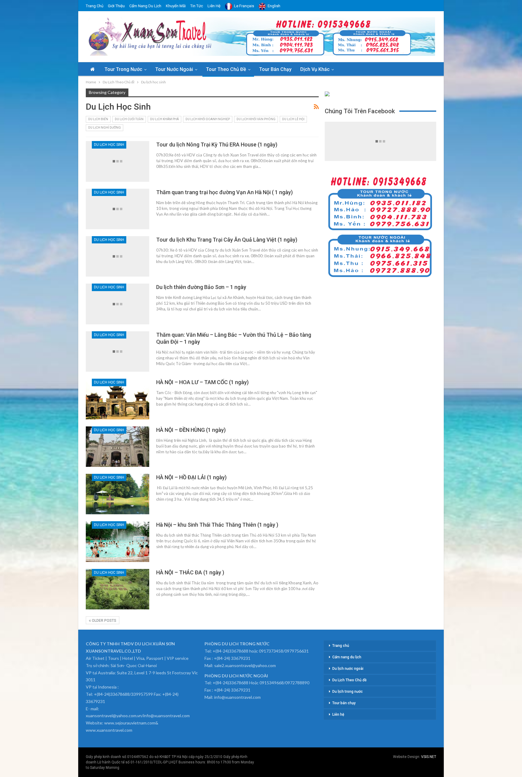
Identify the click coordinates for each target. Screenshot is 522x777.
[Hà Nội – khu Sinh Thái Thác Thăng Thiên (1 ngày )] (117, 541)
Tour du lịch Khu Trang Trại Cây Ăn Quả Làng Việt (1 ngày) (226, 239)
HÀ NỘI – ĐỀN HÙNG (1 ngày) (191, 430)
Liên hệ (214, 6)
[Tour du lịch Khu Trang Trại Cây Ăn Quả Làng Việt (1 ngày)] (117, 256)
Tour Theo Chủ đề (226, 69)
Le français (244, 6)
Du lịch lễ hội (293, 119)
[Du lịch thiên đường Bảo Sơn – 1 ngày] (117, 304)
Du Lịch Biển (98, 119)
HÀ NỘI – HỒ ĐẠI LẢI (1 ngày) (191, 477)
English (274, 6)
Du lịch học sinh (109, 145)
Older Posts (103, 620)
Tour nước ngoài (174, 69)
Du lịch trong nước (347, 691)
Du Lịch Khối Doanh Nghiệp (207, 119)
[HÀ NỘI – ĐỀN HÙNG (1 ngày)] (117, 446)
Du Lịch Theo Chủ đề (349, 680)
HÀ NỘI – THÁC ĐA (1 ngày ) (190, 572)
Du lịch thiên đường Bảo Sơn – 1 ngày (201, 287)
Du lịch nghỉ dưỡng (104, 127)
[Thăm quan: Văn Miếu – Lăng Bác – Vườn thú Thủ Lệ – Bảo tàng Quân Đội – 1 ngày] (117, 351)
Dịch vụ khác (315, 69)
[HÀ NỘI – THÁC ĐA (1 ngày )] (117, 589)
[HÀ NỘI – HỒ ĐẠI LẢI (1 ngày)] (117, 494)
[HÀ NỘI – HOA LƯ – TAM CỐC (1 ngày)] (117, 399)
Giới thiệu (116, 6)
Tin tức (196, 6)
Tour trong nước (123, 69)
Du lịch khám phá (164, 119)
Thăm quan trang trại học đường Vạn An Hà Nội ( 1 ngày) (224, 192)
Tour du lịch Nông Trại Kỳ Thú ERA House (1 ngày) (216, 144)
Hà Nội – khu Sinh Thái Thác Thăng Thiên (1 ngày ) (217, 525)
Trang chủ (94, 6)
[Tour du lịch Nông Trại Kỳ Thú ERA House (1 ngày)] (117, 161)
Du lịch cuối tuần (129, 119)
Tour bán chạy (275, 69)
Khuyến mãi (176, 6)
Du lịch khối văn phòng (256, 119)
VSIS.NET (428, 757)
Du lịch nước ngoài (347, 668)
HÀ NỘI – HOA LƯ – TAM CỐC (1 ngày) (202, 382)
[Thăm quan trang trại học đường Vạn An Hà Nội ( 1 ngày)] (117, 209)
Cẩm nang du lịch (145, 6)
